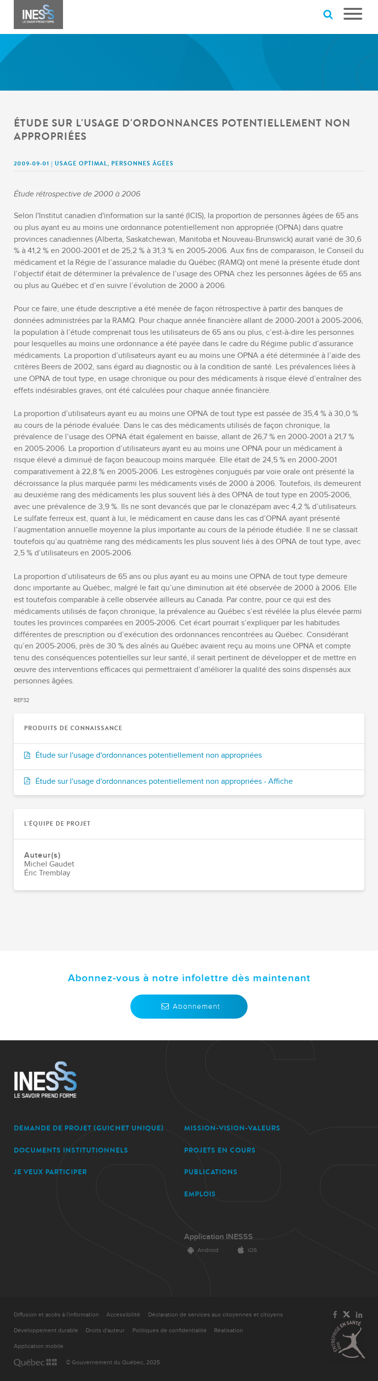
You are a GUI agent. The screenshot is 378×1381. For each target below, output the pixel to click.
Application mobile (38, 1346)
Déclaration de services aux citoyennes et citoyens (215, 1314)
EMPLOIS (200, 1194)
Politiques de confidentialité (169, 1330)
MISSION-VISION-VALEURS (232, 1128)
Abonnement (196, 1006)
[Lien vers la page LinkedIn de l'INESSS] (359, 1315)
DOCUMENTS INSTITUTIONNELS (71, 1150)
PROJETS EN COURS (220, 1150)
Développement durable (46, 1330)
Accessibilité (123, 1314)
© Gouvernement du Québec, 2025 (113, 1362)
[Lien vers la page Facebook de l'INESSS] (335, 1315)
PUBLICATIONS (211, 1172)
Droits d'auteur (105, 1330)
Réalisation (228, 1330)
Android (208, 1250)
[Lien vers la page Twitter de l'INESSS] (346, 1315)
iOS (252, 1250)
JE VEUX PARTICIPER (50, 1172)
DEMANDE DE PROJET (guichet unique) (89, 1128)
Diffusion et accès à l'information (56, 1314)
